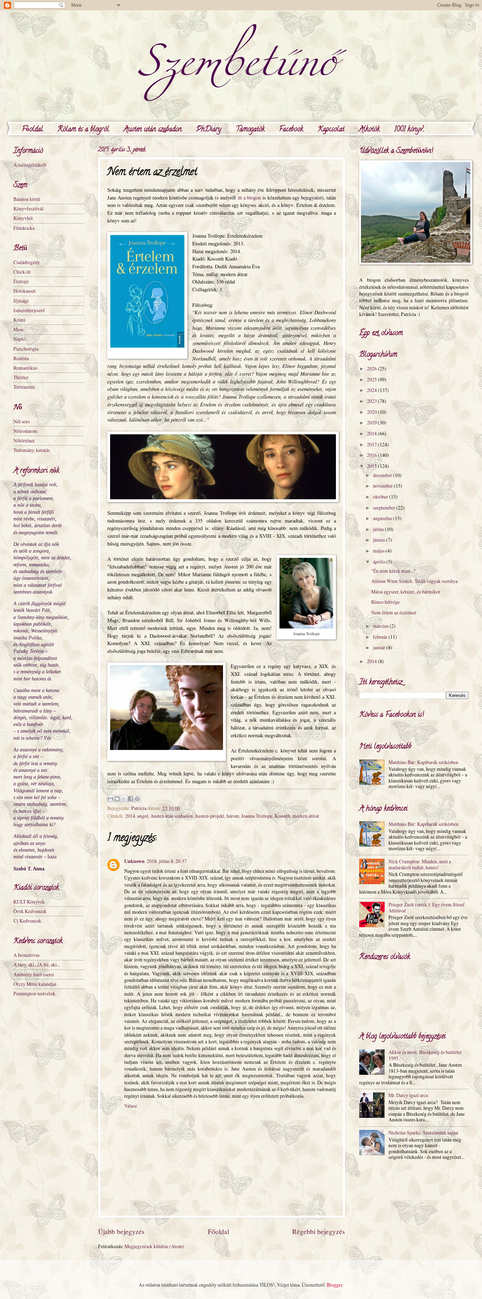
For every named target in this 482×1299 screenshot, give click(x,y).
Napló (19, 338)
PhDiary (208, 129)
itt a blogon (249, 197)
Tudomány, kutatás (31, 450)
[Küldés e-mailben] (110, 798)
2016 (372, 455)
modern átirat (306, 815)
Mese (18, 329)
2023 (372, 401)
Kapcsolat (331, 129)
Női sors (21, 421)
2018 (372, 433)
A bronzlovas (26, 955)
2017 (372, 444)
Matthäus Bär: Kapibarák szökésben (423, 762)
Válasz (130, 1105)
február (380, 636)
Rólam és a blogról (83, 129)
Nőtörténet (24, 440)
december (383, 475)
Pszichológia (25, 348)
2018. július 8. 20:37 (167, 861)
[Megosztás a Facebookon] (130, 798)
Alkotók (369, 129)
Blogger (334, 1284)
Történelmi (24, 386)
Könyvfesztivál (28, 208)
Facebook (291, 129)
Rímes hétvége (385, 601)
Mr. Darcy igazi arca (408, 1095)
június (379, 539)
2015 (372, 466)
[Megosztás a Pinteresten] (137, 798)
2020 (372, 412)
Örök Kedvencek (30, 911)
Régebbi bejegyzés (318, 1231)
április (379, 561)
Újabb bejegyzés (121, 1231)
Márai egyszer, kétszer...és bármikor (405, 591)
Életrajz (21, 281)
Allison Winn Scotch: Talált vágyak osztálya (414, 581)
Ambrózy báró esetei (33, 974)
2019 (372, 422)
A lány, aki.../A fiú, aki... (36, 964)
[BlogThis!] (117, 798)
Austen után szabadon (152, 129)
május (379, 550)
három (233, 815)
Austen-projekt (209, 815)
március (381, 625)
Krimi (19, 319)
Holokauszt (24, 290)
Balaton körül (26, 199)
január (379, 647)
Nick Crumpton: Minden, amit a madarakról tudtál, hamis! (419, 864)
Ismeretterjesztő (29, 310)
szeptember (384, 507)
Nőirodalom (25, 431)
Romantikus (25, 367)
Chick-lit (22, 271)
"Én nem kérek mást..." (393, 570)
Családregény (26, 262)
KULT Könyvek (29, 901)
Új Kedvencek (27, 920)
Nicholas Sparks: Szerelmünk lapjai (423, 1132)
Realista (21, 358)
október (381, 496)
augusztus (383, 518)
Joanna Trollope (256, 815)
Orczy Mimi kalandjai (34, 984)
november (383, 485)
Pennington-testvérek (34, 993)
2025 (372, 379)
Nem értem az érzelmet (393, 612)
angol (142, 815)
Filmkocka (24, 228)
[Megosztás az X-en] (123, 798)
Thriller (21, 377)
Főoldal (32, 129)
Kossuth (282, 815)
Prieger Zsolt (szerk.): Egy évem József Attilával (426, 907)
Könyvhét (23, 218)
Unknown (134, 861)
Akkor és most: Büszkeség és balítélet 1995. (425, 1055)
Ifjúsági (21, 300)
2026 (372, 368)
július (379, 529)
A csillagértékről (29, 164)
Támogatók (250, 129)
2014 (130, 815)
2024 (372, 390)
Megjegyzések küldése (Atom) (154, 1246)
